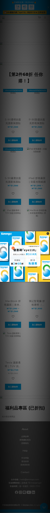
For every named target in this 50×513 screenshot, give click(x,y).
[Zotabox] (48, 279)
